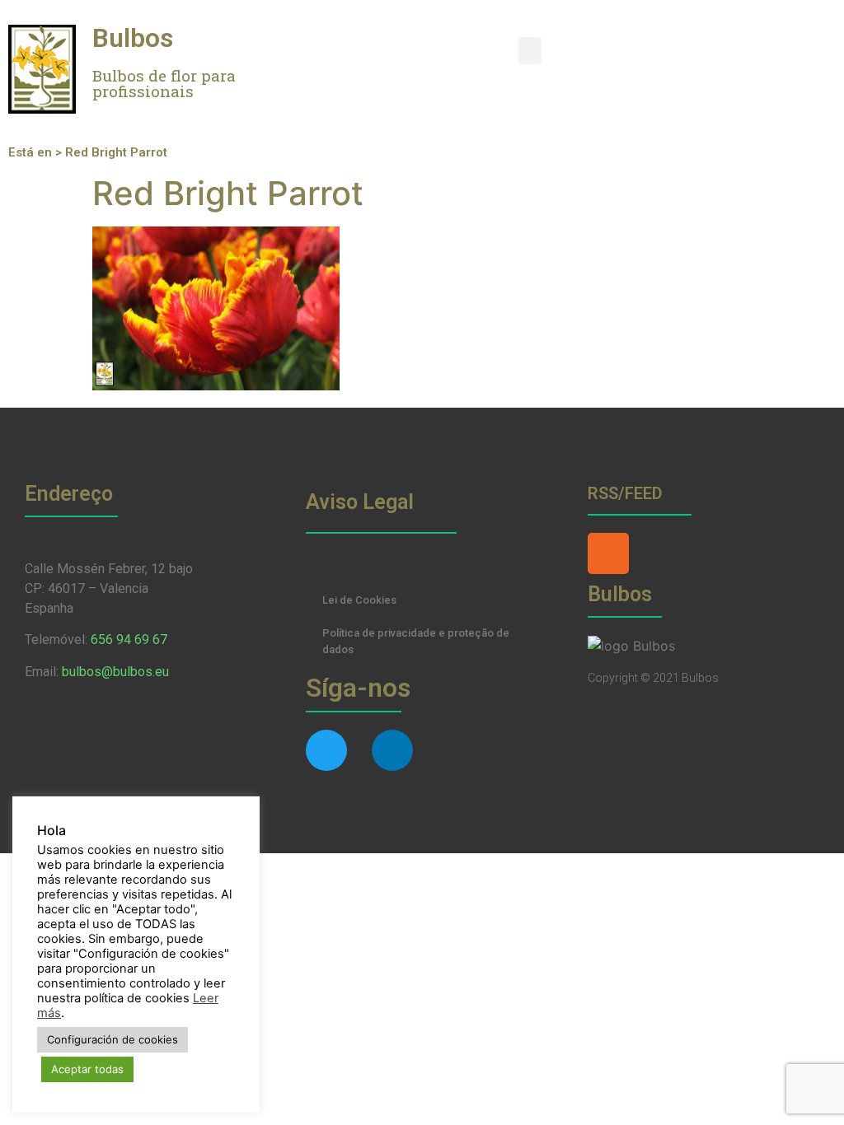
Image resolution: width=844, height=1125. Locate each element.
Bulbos (132, 38)
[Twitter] (326, 750)
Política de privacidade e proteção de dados (415, 641)
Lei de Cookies (359, 600)
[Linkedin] (392, 750)
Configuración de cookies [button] (112, 1039)
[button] (530, 50)
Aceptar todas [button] (87, 1069)
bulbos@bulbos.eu (115, 671)
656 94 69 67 (129, 639)
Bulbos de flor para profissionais (164, 83)
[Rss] (608, 553)
